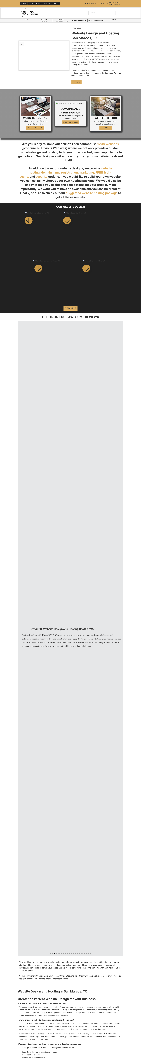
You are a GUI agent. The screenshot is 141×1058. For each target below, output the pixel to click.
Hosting (23, 3)
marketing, (87, 172)
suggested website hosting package (92, 193)
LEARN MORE (105, 128)
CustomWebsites (44, 20)
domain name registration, (60, 172)
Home (26, 19)
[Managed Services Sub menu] (85, 20)
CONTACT (76, 82)
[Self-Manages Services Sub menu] (105, 20)
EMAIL (103, 3)
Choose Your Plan (35, 128)
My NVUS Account (35, 3)
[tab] (50, 953)
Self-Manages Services (95, 20)
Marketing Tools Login (51, 3)
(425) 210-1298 (91, 3)
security (41, 176)
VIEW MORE (70, 308)
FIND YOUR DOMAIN (70, 122)
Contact (115, 19)
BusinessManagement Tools (61, 20)
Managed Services (78, 20)
